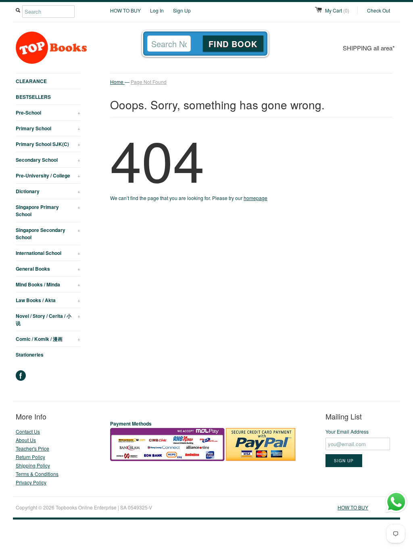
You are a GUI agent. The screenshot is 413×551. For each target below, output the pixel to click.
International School (48, 253)
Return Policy (30, 456)
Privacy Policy (31, 482)
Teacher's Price (32, 448)
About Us (26, 439)
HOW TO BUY (125, 10)
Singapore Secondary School (48, 233)
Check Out (378, 10)
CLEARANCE (31, 81)
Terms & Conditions (37, 473)
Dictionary (48, 191)
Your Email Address (347, 431)
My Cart (337, 10)
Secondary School (48, 159)
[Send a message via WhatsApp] (396, 502)
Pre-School (48, 112)
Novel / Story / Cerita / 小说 (48, 319)
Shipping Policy (33, 465)
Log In (157, 10)
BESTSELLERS (33, 96)
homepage (255, 197)
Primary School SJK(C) (48, 144)
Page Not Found (149, 81)
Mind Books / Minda (48, 284)
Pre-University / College (48, 175)
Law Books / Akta (48, 300)
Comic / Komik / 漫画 (48, 338)
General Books (48, 268)
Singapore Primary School (48, 210)
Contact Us (28, 431)
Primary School (48, 128)
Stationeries (30, 354)
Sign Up (182, 10)
